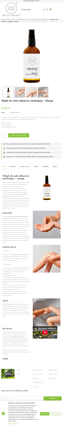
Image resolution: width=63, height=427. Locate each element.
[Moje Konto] (46, 10)
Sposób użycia (25, 166)
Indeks (3, 112)
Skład (36, 166)
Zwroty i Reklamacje (38, 374)
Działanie (12, 166)
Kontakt (19, 374)
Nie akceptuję (56, 413)
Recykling (45, 166)
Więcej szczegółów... (13, 423)
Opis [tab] (3, 166)
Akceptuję (44, 413)
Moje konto (35, 387)
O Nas (18, 370)
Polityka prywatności (37, 382)
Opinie (55, 166)
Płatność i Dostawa (37, 370)
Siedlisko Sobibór (52, 370)
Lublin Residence (52, 378)
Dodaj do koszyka (18, 135)
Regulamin (35, 378)
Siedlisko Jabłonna (53, 374)
